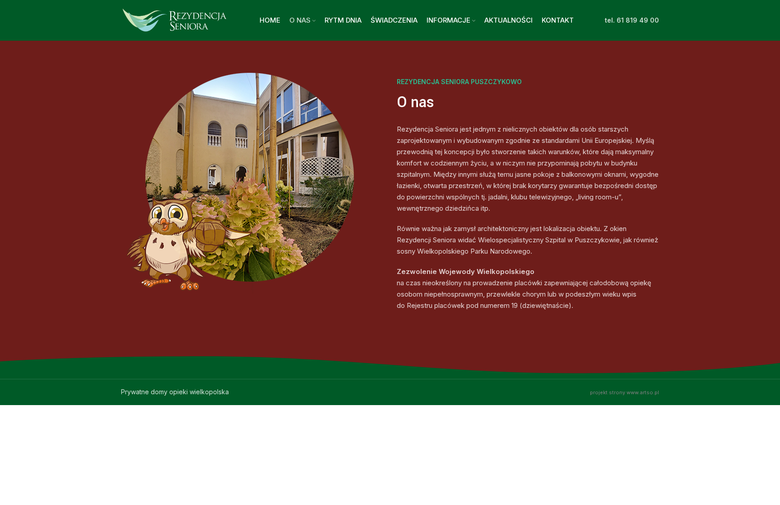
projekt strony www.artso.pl (624, 392)
